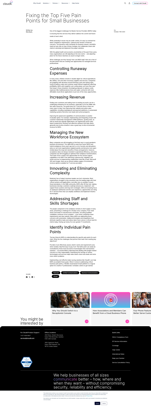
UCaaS (55, 276)
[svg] (22, 375)
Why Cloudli (37, 3)
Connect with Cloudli (140, 3)
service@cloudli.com (27, 338)
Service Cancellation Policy (121, 362)
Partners (55, 3)
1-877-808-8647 (25, 335)
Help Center (75, 3)
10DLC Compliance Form (120, 337)
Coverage (115, 345)
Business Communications (90, 273)
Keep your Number (118, 358)
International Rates (118, 354)
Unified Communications (70, 273)
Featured (56, 273)
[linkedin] (32, 277)
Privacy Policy (89, 396)
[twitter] (29, 277)
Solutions (46, 3)
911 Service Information (119, 341)
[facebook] (27, 277)
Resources (65, 3)
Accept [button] (97, 403)
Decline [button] (104, 403)
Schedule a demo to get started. (83, 265)
